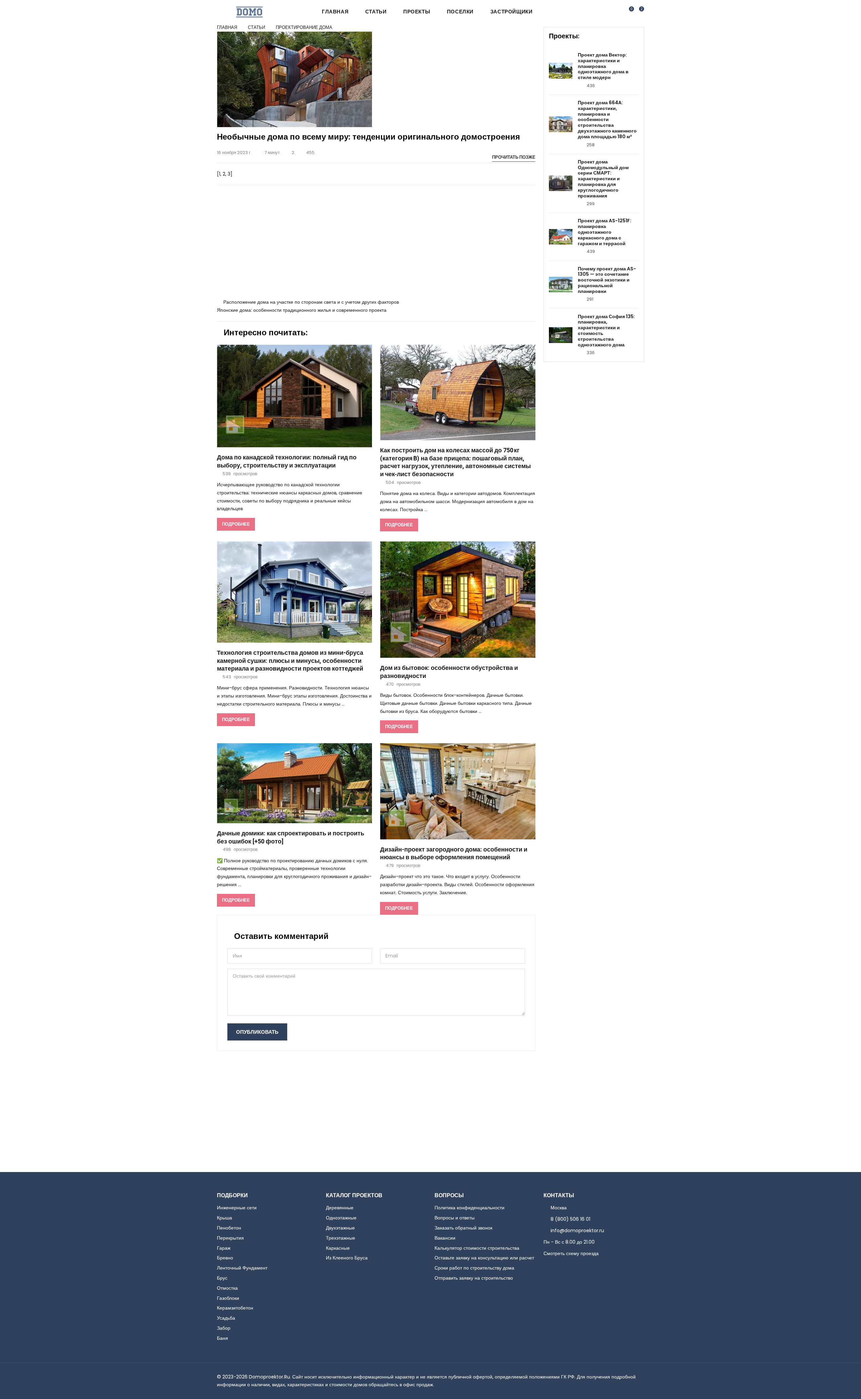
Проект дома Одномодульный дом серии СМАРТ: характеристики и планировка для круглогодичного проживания (603, 179)
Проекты (416, 11)
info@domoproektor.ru (577, 1230)
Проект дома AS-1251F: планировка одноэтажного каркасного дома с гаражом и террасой (604, 232)
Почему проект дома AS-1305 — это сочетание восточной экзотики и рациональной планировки (607, 280)
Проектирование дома (304, 27)
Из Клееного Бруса (347, 1257)
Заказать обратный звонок (463, 1227)
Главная (335, 11)
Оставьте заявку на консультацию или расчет (484, 1257)
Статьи (376, 11)
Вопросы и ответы (455, 1217)
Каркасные (338, 1248)
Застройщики (511, 11)
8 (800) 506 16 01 (570, 1219)
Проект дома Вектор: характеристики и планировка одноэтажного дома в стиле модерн (603, 66)
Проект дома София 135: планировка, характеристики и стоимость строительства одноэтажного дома (606, 331)
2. (293, 152)
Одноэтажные (341, 1217)
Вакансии (445, 1238)
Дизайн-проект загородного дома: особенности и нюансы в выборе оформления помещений (453, 853)
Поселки (460, 11)
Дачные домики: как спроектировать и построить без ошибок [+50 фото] (290, 837)
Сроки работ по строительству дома (474, 1267)
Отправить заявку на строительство (474, 1278)
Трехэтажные (340, 1238)
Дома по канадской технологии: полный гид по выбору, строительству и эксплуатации (287, 461)
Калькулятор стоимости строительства (477, 1248)
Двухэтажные (340, 1227)
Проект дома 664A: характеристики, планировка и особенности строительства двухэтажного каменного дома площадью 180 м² (607, 120)
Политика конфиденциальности (469, 1207)
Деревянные (339, 1207)
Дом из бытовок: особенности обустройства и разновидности (449, 672)
